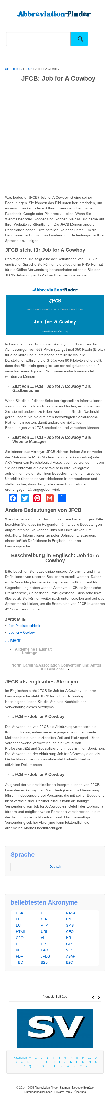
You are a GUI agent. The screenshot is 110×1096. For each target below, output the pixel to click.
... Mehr (13, 640)
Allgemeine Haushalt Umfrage (33, 651)
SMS (70, 925)
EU (18, 925)
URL (44, 932)
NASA (70, 913)
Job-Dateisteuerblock (24, 626)
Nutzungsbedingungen (38, 1091)
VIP (69, 950)
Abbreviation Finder (46, 1087)
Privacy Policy (63, 1091)
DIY (44, 944)
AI (42, 938)
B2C (69, 962)
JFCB (28, 69)
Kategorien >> (23, 1057)
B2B (44, 962)
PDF (19, 956)
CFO (20, 938)
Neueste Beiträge (55, 996)
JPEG (45, 956)
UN (68, 919)
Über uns (80, 1091)
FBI (18, 919)
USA (19, 913)
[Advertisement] (55, 139)
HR (68, 938)
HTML (21, 932)
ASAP (70, 956)
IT (17, 944)
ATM (44, 925)
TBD (19, 962)
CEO (70, 932)
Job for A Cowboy (22, 632)
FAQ (44, 950)
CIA (44, 919)
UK (43, 913)
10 (89, 1057)
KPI (18, 950)
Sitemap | (66, 1087)
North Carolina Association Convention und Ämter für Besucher (56, 667)
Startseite (11, 69)
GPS (69, 944)
